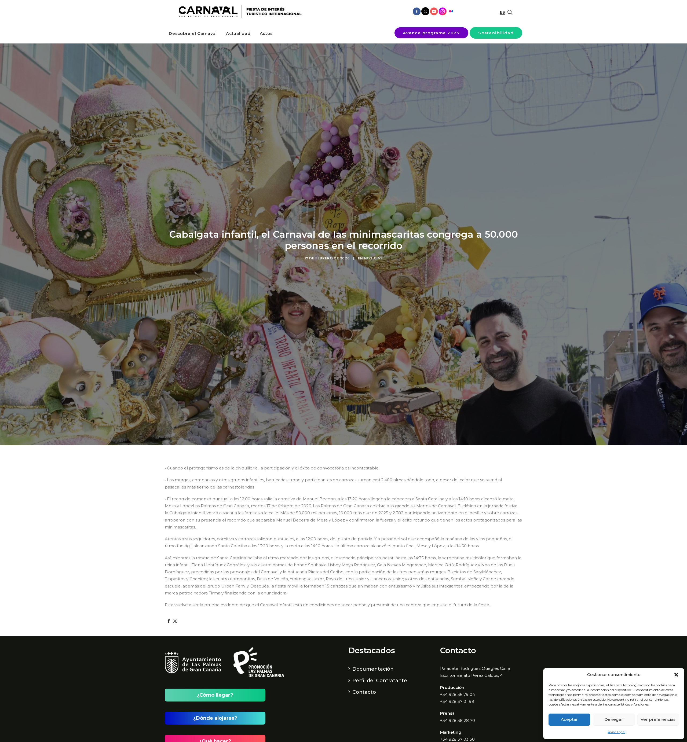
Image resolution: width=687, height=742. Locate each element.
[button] (676, 674)
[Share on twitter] (175, 621)
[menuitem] (193, 33)
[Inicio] (238, 12)
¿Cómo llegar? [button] (215, 695)
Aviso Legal (616, 732)
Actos (266, 33)
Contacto (364, 692)
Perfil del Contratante (379, 681)
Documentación (373, 669)
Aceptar (569, 719)
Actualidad (238, 33)
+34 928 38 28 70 (457, 720)
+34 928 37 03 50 (457, 739)
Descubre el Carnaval (193, 33)
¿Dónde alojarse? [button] (215, 718)
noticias (373, 258)
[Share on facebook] (168, 621)
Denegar (613, 719)
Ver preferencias (658, 719)
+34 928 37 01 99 (457, 701)
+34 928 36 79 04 (457, 694)
